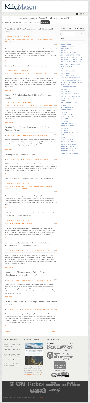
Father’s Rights (66, 84)
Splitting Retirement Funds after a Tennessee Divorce (26, 65)
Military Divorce (66, 139)
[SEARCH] (82, 33)
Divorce (10, 73)
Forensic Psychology (68, 126)
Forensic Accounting (68, 123)
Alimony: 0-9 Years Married (17, 39)
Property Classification (36, 39)
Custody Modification (68, 75)
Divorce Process (66, 110)
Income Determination (68, 98)
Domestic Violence (67, 116)
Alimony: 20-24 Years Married (71, 62)
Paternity (64, 89)
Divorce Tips (65, 105)
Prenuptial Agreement (68, 144)
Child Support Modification (70, 96)
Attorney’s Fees (66, 68)
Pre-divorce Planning (68, 103)
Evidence (63, 112)
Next (54, 331)
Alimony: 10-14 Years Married (71, 57)
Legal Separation (66, 107)
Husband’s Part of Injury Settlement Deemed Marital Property (29, 178)
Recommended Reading (69, 153)
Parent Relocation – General (71, 82)
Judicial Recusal (66, 114)
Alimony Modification (68, 52)
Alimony (63, 50)
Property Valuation (44, 186)
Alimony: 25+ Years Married (70, 64)
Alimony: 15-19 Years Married (71, 59)
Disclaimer (40, 397)
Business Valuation (14, 106)
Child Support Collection (70, 94)
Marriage (64, 128)
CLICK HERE (45, 22)
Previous (8, 331)
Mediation (64, 130)
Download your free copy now (32, 374)
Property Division (39, 73)
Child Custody (65, 73)
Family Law (64, 119)
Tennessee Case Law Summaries (17, 188)
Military (63, 137)
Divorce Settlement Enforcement (68, 47)
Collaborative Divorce (69, 132)
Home (31, 106)
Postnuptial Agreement (69, 141)
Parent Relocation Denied (70, 78)
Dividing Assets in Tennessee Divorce (20, 154)
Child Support (65, 91)
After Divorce (65, 44)
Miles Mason (24, 36)
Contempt (64, 121)
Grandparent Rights (68, 87)
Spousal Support (66, 66)
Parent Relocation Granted (70, 80)
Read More (9, 61)
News (62, 135)
